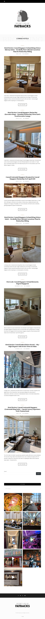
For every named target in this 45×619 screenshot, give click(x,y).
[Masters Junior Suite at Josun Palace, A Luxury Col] (13, 540)
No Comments (26, 53)
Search (5, 471)
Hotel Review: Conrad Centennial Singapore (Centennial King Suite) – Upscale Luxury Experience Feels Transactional (22, 409)
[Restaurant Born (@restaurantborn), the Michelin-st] (13, 521)
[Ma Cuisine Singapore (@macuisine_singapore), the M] (13, 558)
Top (23, 616)
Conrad (22, 45)
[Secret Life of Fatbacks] (22, 18)
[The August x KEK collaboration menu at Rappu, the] (32, 540)
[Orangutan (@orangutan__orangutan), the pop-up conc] (13, 502)
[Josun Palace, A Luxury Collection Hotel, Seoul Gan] (32, 502)
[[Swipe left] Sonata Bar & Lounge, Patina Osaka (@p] (32, 558)
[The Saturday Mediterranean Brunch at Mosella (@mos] (32, 521)
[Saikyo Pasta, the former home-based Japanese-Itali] (13, 577)
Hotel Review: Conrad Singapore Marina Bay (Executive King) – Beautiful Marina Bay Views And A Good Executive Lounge (22, 114)
